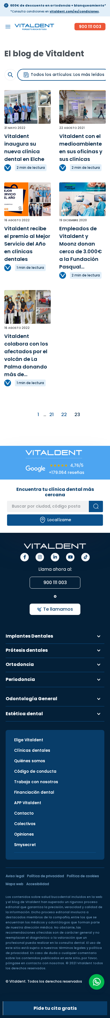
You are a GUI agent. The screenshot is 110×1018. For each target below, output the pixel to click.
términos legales (72, 948)
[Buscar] (96, 506)
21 (51, 414)
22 (64, 414)
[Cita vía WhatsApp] (96, 982)
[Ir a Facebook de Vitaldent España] (24, 557)
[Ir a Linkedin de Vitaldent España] (55, 557)
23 (77, 414)
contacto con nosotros (45, 963)
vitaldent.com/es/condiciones (74, 11)
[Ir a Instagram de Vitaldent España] (40, 557)
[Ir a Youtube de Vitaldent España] (70, 557)
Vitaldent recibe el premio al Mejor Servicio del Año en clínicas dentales (27, 244)
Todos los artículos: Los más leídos (67, 74)
